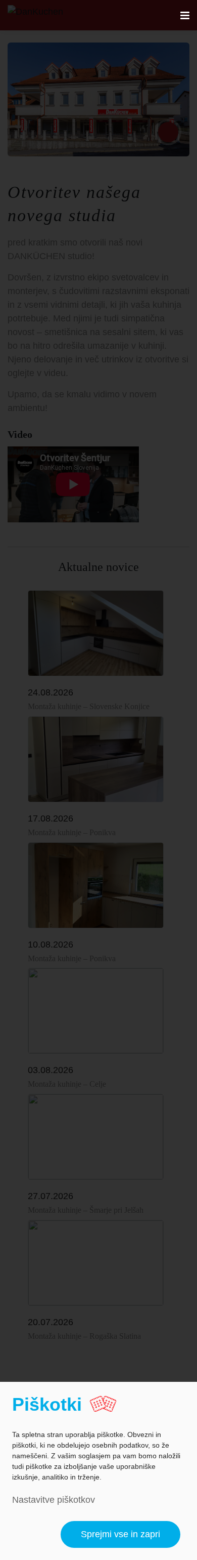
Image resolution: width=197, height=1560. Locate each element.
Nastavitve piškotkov (53, 1500)
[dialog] (98, 1471)
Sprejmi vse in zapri (120, 1534)
